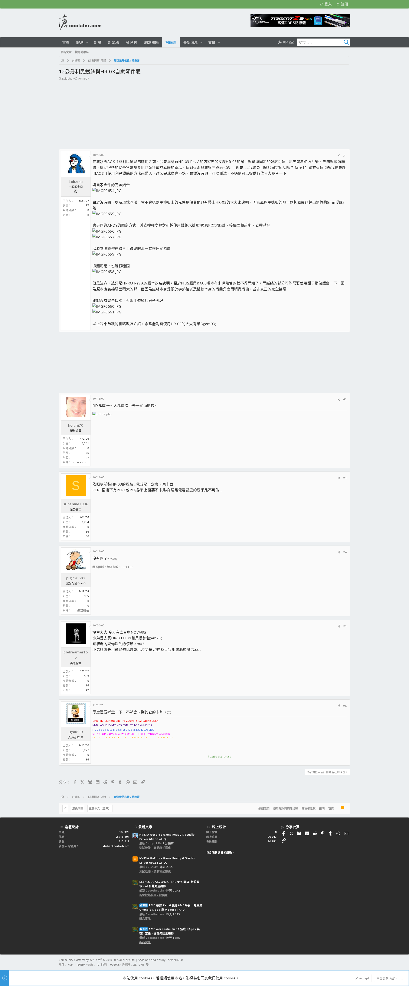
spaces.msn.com (84, 462)
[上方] (337, 808)
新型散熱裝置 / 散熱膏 (153, 895)
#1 (345, 155)
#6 (345, 706)
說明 (322, 808)
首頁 (331, 808)
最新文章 (145, 827)
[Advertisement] (204, 113)
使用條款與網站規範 (285, 808)
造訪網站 (83, 610)
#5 (345, 626)
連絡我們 (263, 808)
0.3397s (115, 964)
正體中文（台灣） (100, 808)
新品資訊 (145, 918)
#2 (345, 399)
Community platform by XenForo (97, 960)
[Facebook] (348, 962)
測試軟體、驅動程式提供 (155, 848)
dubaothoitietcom (116, 846)
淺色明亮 (77, 808)
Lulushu (67, 78)
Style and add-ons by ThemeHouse (161, 960)
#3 (345, 478)
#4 (345, 552)
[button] (87, 42)
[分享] (339, 156)
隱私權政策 (308, 808)
